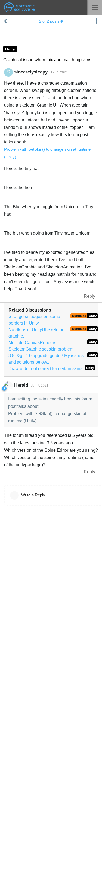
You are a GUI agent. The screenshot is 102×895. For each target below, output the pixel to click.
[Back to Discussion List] (5, 21)
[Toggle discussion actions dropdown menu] (96, 21)
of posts (49, 21)
